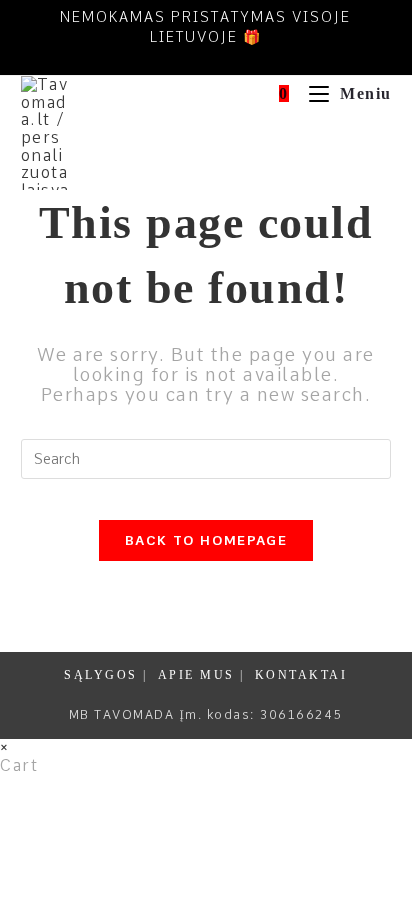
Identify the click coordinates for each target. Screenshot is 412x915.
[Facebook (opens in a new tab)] (186, 58)
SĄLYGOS (101, 675)
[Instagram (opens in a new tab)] (221, 58)
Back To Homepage (206, 540)
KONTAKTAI (301, 675)
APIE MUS (196, 675)
